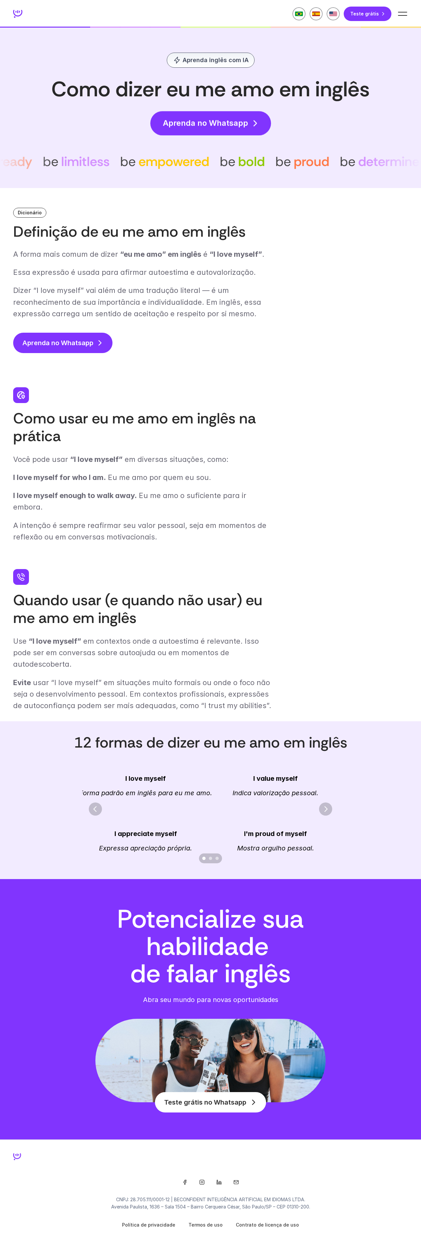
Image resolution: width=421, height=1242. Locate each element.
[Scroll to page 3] (218, 858)
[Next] (325, 809)
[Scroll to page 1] (203, 858)
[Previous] (95, 809)
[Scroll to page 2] (210, 858)
